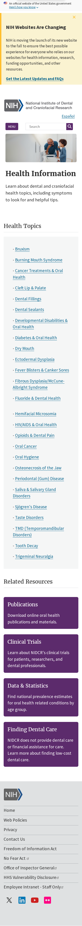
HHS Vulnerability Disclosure (30, 877)
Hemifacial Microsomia (35, 413)
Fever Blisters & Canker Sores (42, 370)
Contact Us (14, 839)
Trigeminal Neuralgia (34, 556)
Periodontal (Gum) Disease (39, 478)
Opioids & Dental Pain (34, 435)
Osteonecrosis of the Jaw (38, 468)
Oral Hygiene (27, 457)
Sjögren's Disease (31, 506)
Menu (11, 126)
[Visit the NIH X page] (9, 900)
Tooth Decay (26, 545)
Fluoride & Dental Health (38, 398)
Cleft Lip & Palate (30, 288)
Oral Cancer (26, 446)
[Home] (41, 105)
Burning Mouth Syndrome (38, 260)
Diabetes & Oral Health (36, 337)
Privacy (10, 829)
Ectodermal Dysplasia (34, 359)
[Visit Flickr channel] (47, 900)
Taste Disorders (29, 517)
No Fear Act (15, 858)
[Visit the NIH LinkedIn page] (21, 900)
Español (68, 116)
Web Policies (15, 820)
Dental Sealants (29, 309)
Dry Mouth (24, 348)
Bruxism (22, 249)
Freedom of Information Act (30, 848)
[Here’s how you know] (41, 5)
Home (9, 810)
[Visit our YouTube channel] (34, 900)
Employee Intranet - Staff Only (32, 887)
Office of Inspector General (29, 867)
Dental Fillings (28, 298)
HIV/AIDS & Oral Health (36, 424)
